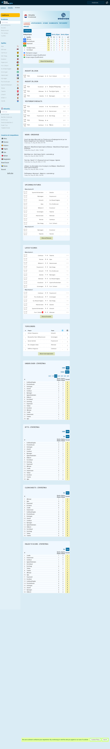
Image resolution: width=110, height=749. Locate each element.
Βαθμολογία (53, 23)
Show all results (46, 316)
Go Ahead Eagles (54, 200)
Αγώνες (45, 23)
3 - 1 (46, 300)
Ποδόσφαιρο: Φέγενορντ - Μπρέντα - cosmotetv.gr (39, 174)
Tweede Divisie (5, 128)
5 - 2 (46, 278)
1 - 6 (46, 271)
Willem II (40, 208)
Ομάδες (26, 26)
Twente (51, 212)
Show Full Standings (46, 61)
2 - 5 (46, 293)
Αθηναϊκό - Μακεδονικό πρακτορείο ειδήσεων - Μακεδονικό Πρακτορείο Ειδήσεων (46, 148)
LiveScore (5, 15)
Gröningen (40, 212)
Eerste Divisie (5, 114)
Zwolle (51, 192)
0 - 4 (46, 259)
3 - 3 (46, 308)
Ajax (42, 204)
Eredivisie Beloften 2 (7, 122)
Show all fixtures (46, 238)
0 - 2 (46, 304)
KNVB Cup (4, 120)
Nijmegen (40, 196)
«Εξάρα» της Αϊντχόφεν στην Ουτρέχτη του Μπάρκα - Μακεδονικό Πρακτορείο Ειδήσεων (44, 167)
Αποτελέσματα (36, 23)
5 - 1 (46, 297)
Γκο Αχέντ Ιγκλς (31, 48)
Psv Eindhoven (30, 41)
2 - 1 (46, 282)
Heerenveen (39, 215)
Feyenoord (29, 43)
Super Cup (4, 125)
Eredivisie (4, 112)
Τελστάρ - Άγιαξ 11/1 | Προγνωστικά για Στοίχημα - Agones (42, 161)
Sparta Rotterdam (37, 192)
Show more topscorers (46, 354)
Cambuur (52, 219)
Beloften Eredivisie (6, 117)
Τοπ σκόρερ (63, 23)
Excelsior (52, 208)
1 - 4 (46, 255)
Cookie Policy (95, 739)
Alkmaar (29, 39)
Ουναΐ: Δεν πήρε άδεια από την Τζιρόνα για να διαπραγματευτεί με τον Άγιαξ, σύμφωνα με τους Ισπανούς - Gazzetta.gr (45, 141)
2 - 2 (46, 263)
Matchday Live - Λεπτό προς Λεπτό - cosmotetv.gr (39, 155)
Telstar (41, 219)
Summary (27, 23)
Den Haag (40, 223)
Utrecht (41, 200)
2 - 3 (46, 286)
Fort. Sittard (30, 50)
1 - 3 (46, 274)
